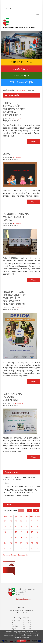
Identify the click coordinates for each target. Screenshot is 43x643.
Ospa (6, 154)
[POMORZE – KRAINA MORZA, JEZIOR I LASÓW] (20, 242)
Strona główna (21, 90)
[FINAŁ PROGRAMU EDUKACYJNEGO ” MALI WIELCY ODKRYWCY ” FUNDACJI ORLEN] (20, 336)
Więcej (33, 142)
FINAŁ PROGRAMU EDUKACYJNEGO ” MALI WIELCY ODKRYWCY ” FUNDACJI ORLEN (15, 298)
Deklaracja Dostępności (23, 599)
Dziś (21, 510)
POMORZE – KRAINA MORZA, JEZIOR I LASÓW (16, 217)
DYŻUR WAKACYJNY (21, 82)
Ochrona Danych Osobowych (15, 555)
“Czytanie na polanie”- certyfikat (12, 397)
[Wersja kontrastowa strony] (10, 9)
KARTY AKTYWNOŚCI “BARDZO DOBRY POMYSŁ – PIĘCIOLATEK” (14, 109)
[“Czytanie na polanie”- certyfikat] (20, 421)
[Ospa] (20, 174)
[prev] (29, 510)
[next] (36, 510)
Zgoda (21, 641)
